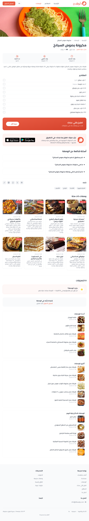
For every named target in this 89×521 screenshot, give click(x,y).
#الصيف (57, 188)
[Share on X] (17, 182)
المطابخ (84, 488)
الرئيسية (56, 3)
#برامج (65, 188)
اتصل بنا (84, 492)
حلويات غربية (39, 485)
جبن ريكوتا (73, 96)
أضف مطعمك (81, 475)
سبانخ (79, 80)
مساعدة (83, 478)
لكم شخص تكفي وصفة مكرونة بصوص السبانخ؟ (66, 172)
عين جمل (76, 108)
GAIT (48, 515)
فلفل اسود (79, 100)
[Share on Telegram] (8, 182)
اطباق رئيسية (39, 482)
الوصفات (38, 3)
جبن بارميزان (75, 88)
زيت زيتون (74, 104)
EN (19, 3)
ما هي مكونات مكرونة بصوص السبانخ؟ (69, 165)
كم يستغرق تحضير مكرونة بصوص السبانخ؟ (67, 157)
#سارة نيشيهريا (81, 188)
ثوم (80, 92)
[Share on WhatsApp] (13, 182)
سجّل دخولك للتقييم (81, 49)
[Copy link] (4, 182)
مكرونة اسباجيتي (75, 112)
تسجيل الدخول (9, 3)
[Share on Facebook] (21, 182)
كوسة (80, 84)
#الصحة (72, 188)
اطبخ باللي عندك (81, 485)
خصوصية (74, 511)
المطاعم (47, 3)
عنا (69, 511)
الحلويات (40, 475)
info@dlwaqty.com (78, 502)
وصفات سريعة (38, 478)
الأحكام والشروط (82, 511)
